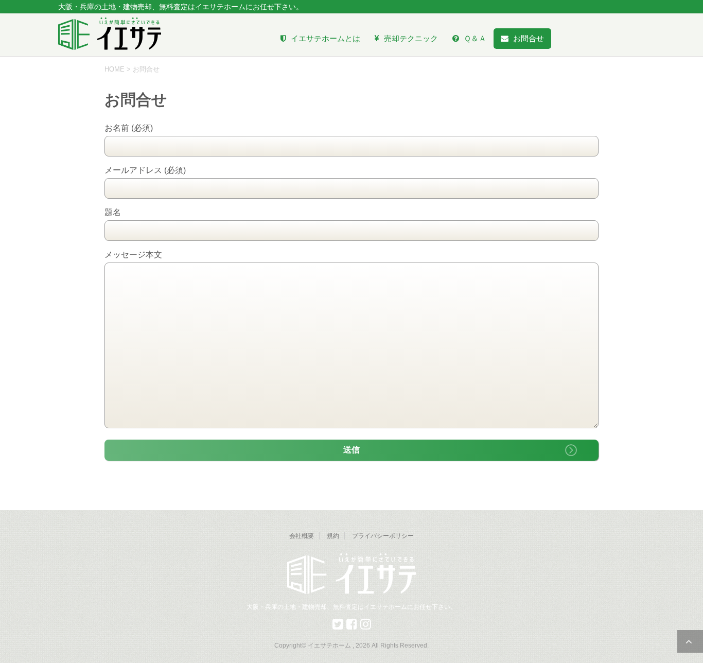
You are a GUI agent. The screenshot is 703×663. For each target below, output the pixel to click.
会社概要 (301, 535)
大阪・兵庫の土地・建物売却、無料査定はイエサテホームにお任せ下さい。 (351, 606)
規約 (333, 535)
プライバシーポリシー (383, 535)
